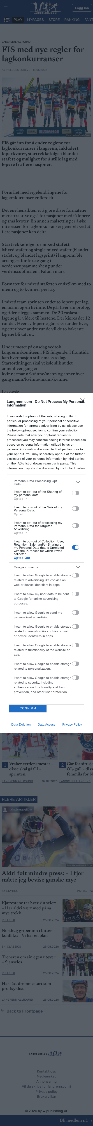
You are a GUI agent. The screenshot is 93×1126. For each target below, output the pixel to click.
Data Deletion (21, 724)
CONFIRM (28, 708)
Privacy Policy (72, 724)
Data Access (46, 724)
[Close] (84, 402)
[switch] (75, 493)
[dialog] (46, 563)
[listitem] (46, 482)
